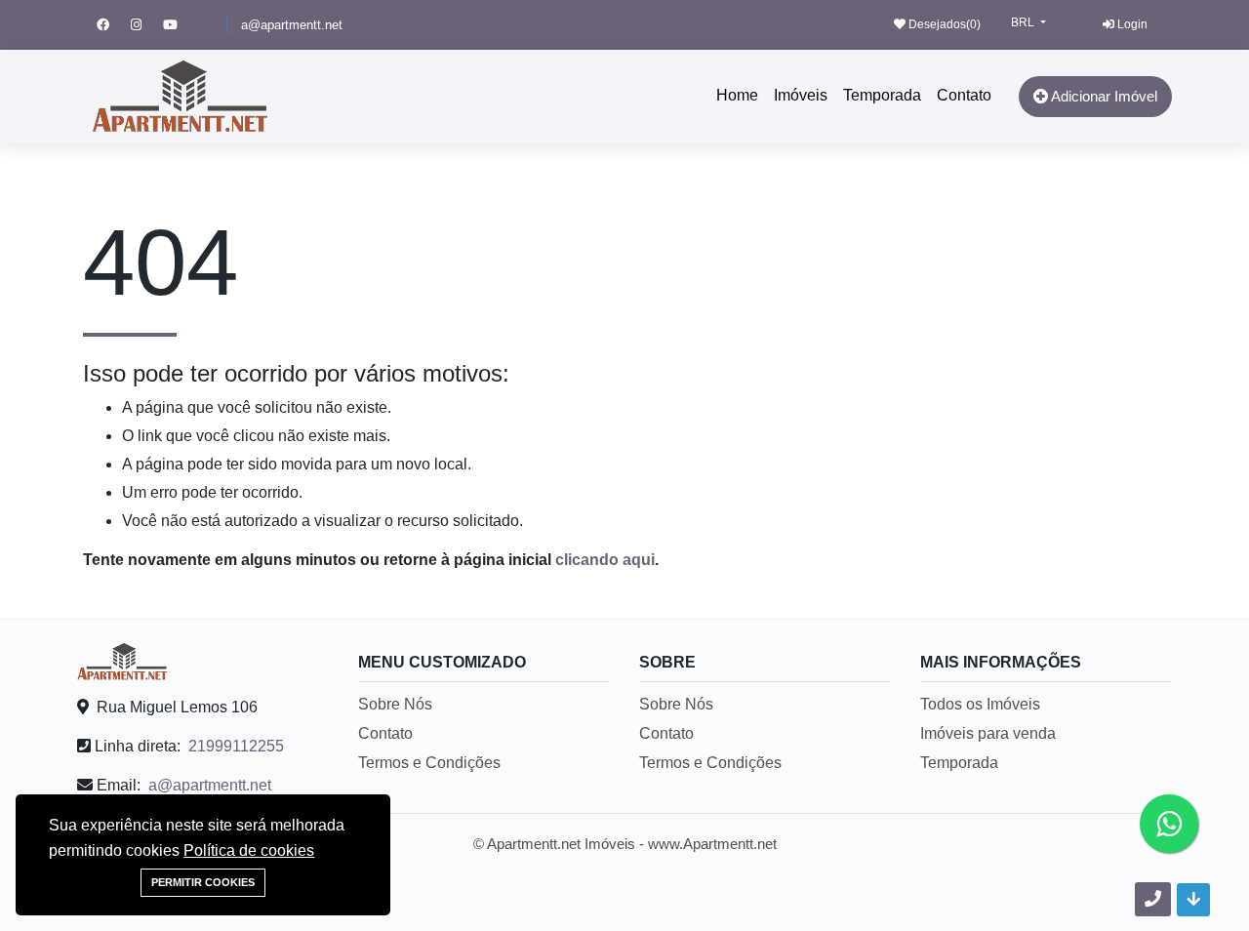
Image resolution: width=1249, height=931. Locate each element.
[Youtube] (179, 25)
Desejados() (943, 24)
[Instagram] (147, 25)
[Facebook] (114, 25)
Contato (964, 95)
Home (737, 95)
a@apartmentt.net (291, 25)
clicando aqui (605, 559)
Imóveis (800, 95)
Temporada (882, 95)
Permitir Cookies (203, 882)
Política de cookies (248, 850)
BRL (1024, 22)
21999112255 (236, 746)
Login (1131, 24)
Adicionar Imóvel (1102, 96)
